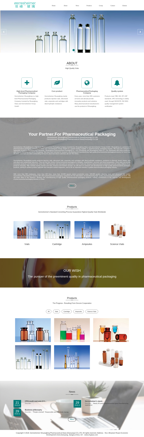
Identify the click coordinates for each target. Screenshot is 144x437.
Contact (112, 5)
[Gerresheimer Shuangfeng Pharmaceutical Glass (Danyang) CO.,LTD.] (24, 4)
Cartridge (57, 244)
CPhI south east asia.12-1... (35, 401)
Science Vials (117, 244)
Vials (27, 244)
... (33, 403)
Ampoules (87, 244)
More (72, 186)
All (48, 311)
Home (53, 5)
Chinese (124, 5)
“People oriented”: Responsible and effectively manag (50, 412)
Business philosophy (33, 410)
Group (101, 5)
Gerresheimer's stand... (94, 401)
